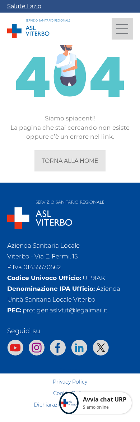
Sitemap (70, 370)
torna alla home (70, 160)
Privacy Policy (70, 382)
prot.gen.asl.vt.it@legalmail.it (65, 310)
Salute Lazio (24, 6)
